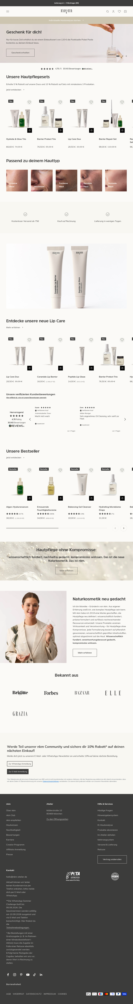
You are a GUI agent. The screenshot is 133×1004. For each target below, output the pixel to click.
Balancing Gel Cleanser (79, 507)
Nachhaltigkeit (13, 830)
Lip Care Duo (74, 139)
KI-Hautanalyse (105, 825)
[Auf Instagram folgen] (14, 974)
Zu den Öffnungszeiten (57, 819)
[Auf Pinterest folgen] (21, 974)
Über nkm (11, 810)
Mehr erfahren (66, 570)
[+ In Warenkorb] (29, 130)
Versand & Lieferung (107, 844)
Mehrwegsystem (106, 839)
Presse (9, 854)
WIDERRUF (18, 994)
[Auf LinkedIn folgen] (41, 974)
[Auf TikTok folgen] (34, 974)
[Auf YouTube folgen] (28, 974)
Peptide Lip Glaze (76, 376)
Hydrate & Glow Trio (16, 139)
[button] (30, 419)
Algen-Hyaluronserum (17, 507)
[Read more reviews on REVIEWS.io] (16, 426)
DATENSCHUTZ (34, 994)
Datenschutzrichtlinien (51, 781)
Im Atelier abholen (106, 835)
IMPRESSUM (50, 994)
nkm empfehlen (13, 820)
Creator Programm (15, 844)
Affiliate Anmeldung (16, 849)
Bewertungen (12, 835)
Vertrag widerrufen (112, 859)
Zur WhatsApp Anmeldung (20, 764)
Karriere (10, 839)
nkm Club (10, 815)
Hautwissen (12, 825)
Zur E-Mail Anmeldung (18, 771)
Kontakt (101, 820)
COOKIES (62, 994)
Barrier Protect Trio (46, 139)
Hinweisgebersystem (108, 815)
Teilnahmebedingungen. (17, 927)
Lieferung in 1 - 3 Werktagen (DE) (66, 3)
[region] (77, 419)
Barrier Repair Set (108, 139)
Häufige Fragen (105, 810)
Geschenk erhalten (20, 52)
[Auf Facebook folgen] (8, 974)
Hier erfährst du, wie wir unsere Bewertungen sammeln (26, 397)
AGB (8, 994)
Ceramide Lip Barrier (47, 376)
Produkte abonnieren (108, 830)
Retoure (101, 849)
